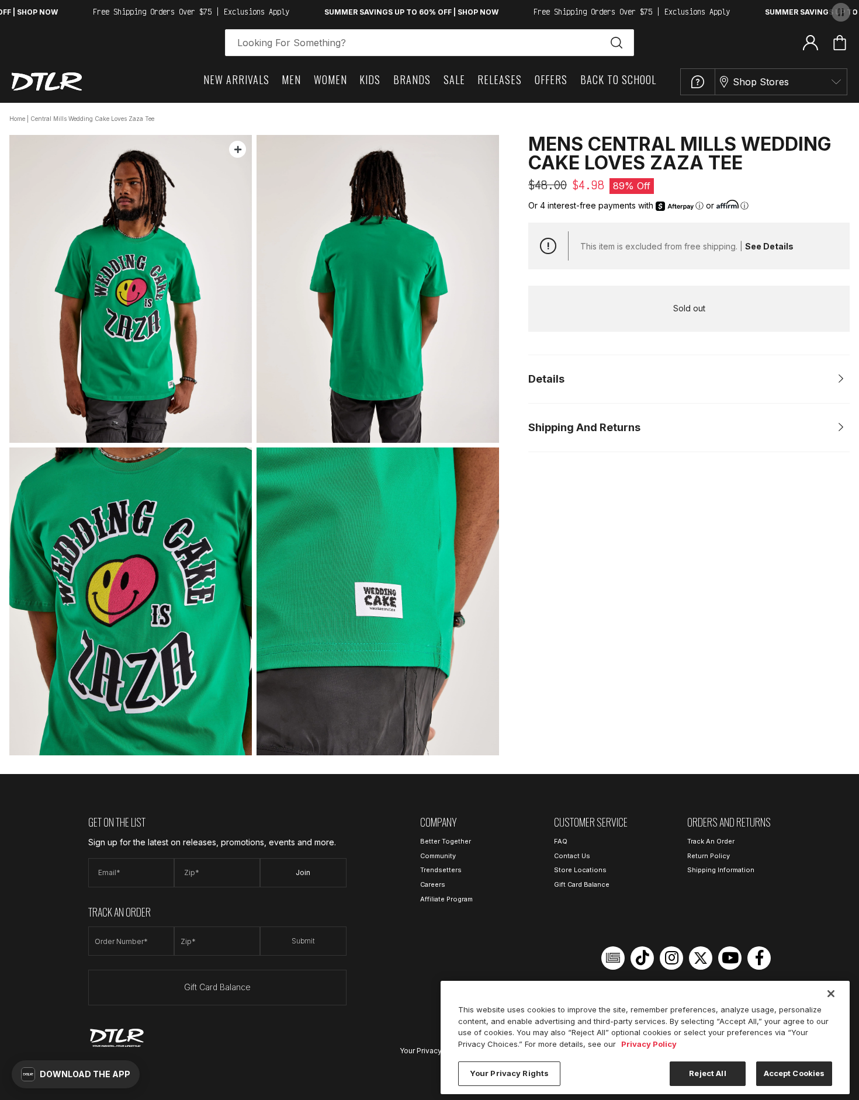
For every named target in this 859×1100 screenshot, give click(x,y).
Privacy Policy (649, 1044)
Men (291, 79)
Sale (454, 79)
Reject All (707, 1073)
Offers (551, 79)
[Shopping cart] (839, 42)
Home (17, 118)
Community (438, 856)
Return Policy (708, 856)
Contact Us (572, 856)
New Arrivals (236, 79)
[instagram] (671, 958)
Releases (499, 79)
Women (330, 79)
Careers (432, 884)
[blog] (613, 958)
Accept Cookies (794, 1073)
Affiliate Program (446, 899)
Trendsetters (441, 870)
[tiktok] (642, 958)
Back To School (618, 79)
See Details (769, 246)
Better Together (445, 841)
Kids (369, 79)
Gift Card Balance (217, 987)
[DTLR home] (47, 81)
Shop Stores (761, 82)
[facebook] (759, 958)
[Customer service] (698, 82)
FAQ (560, 841)
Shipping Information (720, 870)
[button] (76, 1074)
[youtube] (730, 958)
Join (303, 872)
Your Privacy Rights (432, 1050)
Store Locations (580, 870)
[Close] (831, 994)
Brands (412, 79)
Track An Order (711, 841)
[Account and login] (810, 42)
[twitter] (700, 958)
